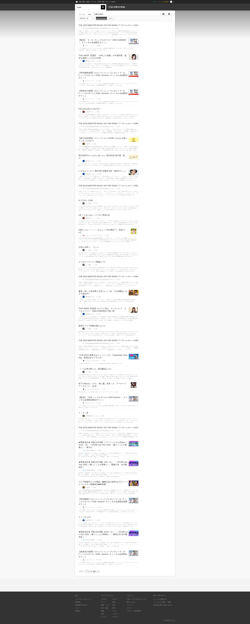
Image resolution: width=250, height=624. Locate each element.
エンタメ (104, 616)
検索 (103, 7)
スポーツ (115, 599)
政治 (113, 608)
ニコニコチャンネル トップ (83, 599)
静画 (83, 1)
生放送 (87, 1)
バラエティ (115, 614)
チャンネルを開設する (160, 599)
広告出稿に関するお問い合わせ (162, 605)
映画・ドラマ (105, 605)
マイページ (130, 605)
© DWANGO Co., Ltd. (169, 620)
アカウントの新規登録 (134, 611)
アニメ (103, 602)
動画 (80, 1)
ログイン (155, 1)
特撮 (102, 611)
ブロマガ (104, 599)
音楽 (102, 614)
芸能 (113, 602)
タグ (110, 18)
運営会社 (77, 611)
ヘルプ (77, 608)
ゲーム (114, 611)
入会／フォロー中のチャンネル (136, 599)
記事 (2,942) (98, 14)
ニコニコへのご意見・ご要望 (162, 602)
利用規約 (77, 602)
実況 (103, 1)
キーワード (101, 18)
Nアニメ (107, 1)
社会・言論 (104, 608)
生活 (113, 605)
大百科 (99, 1)
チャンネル (93, 1)
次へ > (96, 571)
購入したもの (131, 602)
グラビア (115, 616)
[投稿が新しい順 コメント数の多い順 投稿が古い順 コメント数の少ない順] (86, 18)
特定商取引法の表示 (81, 605)
